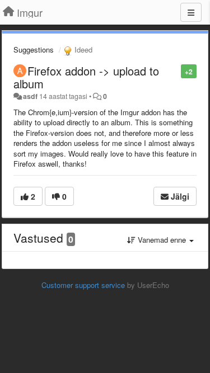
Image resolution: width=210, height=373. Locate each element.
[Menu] (191, 12)
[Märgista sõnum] (175, 70)
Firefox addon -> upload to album (86, 77)
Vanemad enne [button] (162, 239)
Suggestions (33, 49)
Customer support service (83, 285)
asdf (30, 96)
